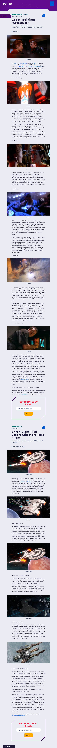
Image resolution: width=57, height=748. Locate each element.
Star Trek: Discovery (17, 426)
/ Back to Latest (5, 16)
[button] (7, 3)
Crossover (34, 63)
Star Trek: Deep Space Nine (20, 63)
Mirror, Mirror (21, 66)
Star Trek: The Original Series (20, 14)
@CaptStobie (24, 394)
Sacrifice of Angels (24, 379)
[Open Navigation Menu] (52, 3)
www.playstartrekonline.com (18, 715)
